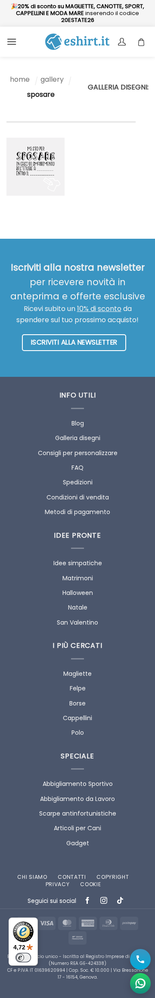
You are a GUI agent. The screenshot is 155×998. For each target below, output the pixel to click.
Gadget (77, 843)
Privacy (58, 884)
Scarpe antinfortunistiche (77, 813)
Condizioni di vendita (77, 497)
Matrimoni (77, 578)
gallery (52, 79)
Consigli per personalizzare (78, 453)
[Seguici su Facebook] (88, 901)
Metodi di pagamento (77, 512)
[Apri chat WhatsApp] (140, 983)
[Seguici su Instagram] (104, 901)
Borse (77, 703)
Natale (77, 607)
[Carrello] (143, 42)
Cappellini (77, 718)
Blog (77, 423)
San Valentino (77, 622)
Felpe (78, 688)
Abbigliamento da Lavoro (77, 799)
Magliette (77, 673)
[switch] (23, 957)
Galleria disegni (77, 438)
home (20, 79)
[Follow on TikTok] (120, 901)
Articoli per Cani (77, 828)
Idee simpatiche (77, 563)
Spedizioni (78, 482)
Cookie (90, 884)
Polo (77, 732)
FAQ (77, 467)
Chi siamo (32, 877)
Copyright (112, 877)
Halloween (77, 592)
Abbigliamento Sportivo (78, 783)
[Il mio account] (123, 42)
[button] (11, 41)
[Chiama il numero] (140, 959)
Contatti (72, 877)
